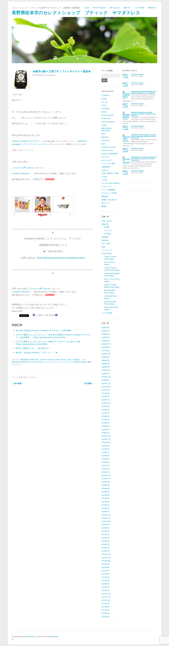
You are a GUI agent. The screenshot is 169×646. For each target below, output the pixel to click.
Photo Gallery (99, 8)
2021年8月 (106, 347)
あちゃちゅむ (107, 160)
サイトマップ (107, 250)
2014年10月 (106, 482)
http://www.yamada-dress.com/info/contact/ (61, 257)
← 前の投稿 (17, 383)
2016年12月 (106, 400)
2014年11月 (106, 479)
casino (104, 105)
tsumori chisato (60, 360)
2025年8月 (106, 341)
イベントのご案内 (108, 164)
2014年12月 (106, 475)
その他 (104, 177)
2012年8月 (106, 567)
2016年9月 (106, 406)
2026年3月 (106, 337)
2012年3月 (106, 584)
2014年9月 (106, 485)
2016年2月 (106, 429)
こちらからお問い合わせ (23, 168)
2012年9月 (106, 564)
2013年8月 (106, 528)
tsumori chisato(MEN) (110, 154)
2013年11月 (106, 518)
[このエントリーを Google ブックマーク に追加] (56, 315)
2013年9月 (106, 525)
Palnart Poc (106, 140)
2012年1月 (106, 590)
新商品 (104, 206)
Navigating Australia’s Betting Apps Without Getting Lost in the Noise (143, 92)
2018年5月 (106, 380)
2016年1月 (106, 433)
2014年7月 (106, 492)
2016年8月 (106, 410)
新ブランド (106, 203)
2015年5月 (106, 459)
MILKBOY (105, 137)
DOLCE (104, 112)
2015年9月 (106, 446)
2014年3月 (106, 505)
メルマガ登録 (139, 8)
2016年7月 (106, 413)
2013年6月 (106, 535)
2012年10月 (106, 561)
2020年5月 (106, 360)
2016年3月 (106, 426)
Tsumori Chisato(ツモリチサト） (26, 141)
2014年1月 (106, 512)
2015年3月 (106, 466)
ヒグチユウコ (107, 186)
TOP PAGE (106, 244)
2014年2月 (106, 508)
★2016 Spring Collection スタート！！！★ (36, 352)
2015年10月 (106, 442)
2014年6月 (106, 495)
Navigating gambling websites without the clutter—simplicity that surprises (143, 114)
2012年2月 (106, 587)
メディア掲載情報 (108, 190)
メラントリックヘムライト (63, 362)
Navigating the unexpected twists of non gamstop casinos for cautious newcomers (143, 158)
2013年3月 (106, 544)
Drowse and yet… (108, 115)
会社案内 (105, 237)
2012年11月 (106, 558)
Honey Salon (106, 118)
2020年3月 (106, 367)
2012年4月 (106, 581)
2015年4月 (106, 462)
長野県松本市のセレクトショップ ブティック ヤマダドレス (76, 12)
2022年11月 (106, 344)
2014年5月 (106, 498)
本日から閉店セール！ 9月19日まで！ (33, 348)
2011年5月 (106, 617)
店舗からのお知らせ (109, 200)
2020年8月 (106, 357)
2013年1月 (106, 551)
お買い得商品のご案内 (110, 173)
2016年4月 (106, 423)
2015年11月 (106, 439)
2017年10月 (106, 387)
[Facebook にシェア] (34, 315)
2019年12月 (106, 370)
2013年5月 (106, 538)
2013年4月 (106, 541)
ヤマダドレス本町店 (109, 193)
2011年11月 (106, 597)
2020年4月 (106, 364)
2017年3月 (106, 396)
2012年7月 (106, 571)
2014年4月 (106, 502)
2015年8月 (106, 449)
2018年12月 (106, 377)
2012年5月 (106, 577)
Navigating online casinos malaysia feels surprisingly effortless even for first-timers (143, 136)
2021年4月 (106, 351)
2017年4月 (106, 393)
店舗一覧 (126, 8)
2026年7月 (106, 331)
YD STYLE (105, 157)
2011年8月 (106, 607)
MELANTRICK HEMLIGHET (29, 360)
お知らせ (70, 360)
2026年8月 (106, 328)
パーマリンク (16, 364)
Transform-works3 (47, 360)
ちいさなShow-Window (110, 183)
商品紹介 (77, 360)
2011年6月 (106, 613)
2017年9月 (106, 390)
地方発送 (76, 362)
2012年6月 (106, 574)
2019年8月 (106, 374)
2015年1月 (106, 472)
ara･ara (104, 102)
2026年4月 (106, 334)
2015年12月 (106, 436)
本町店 (106, 227)
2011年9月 (106, 604)
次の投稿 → (89, 383)
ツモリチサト (48, 362)
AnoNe (104, 99)
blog (87, 8)
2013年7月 (106, 531)
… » (144, 76)
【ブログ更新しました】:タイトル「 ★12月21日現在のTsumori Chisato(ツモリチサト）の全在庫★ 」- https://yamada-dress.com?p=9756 (53, 336)
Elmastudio (54, 637)
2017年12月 (106, 383)
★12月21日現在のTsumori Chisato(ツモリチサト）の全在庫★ (43, 330)
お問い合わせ (114, 8)
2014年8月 (106, 489)
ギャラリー (108, 230)
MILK (103, 134)
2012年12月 (106, 554)
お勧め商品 (106, 167)
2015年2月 (106, 469)
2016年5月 (106, 420)
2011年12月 (106, 594)
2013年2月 (106, 548)
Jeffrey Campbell (108, 122)
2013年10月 (106, 521)
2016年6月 (106, 416)
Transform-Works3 (20, 173)
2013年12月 (106, 515)
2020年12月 (106, 354)
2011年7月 (106, 610)
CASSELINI (106, 109)
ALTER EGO (106, 95)
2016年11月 (106, 403)
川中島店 (107, 234)
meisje (104, 125)
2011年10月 (106, 600)
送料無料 (84, 362)
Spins (104, 144)
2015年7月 (106, 452)
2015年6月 (106, 456)
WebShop (151, 8)
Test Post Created (137, 74)
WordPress (32, 637)
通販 (89, 362)
